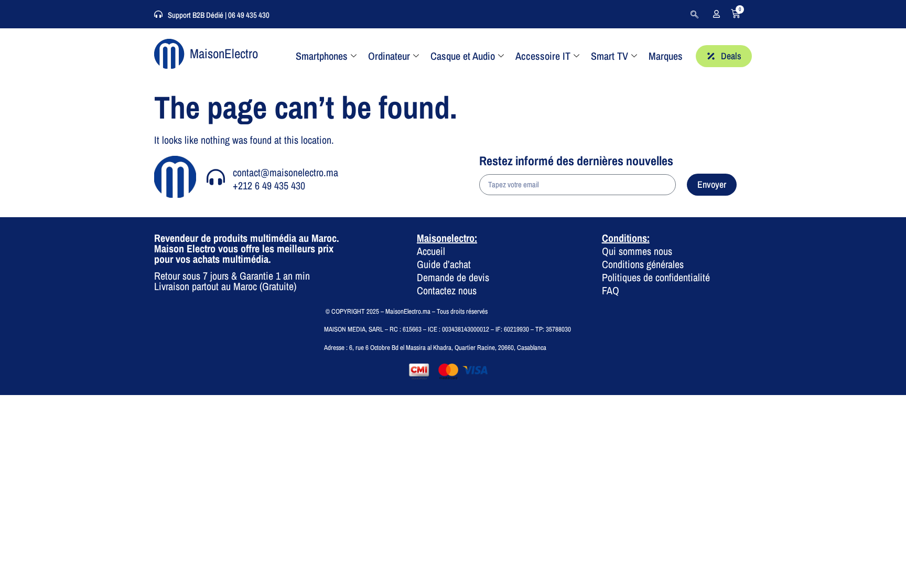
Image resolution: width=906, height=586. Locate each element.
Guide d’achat (444, 264)
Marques (666, 56)
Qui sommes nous (637, 251)
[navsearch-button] (694, 14)
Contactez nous (447, 290)
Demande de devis (453, 277)
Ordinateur (389, 56)
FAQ (610, 290)
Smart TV (609, 56)
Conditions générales (643, 264)
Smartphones (322, 56)
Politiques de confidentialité (656, 277)
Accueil (431, 251)
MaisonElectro (224, 53)
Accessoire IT (542, 56)
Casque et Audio (462, 56)
